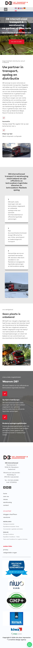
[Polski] (16, 10)
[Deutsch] (24, 8)
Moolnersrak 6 (11, 465)
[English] (19, 8)
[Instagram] (10, 487)
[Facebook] (7, 487)
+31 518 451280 (13, 480)
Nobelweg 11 (11, 475)
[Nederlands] (16, 8)
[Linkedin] (4, 487)
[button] (5, 9)
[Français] (22, 8)
